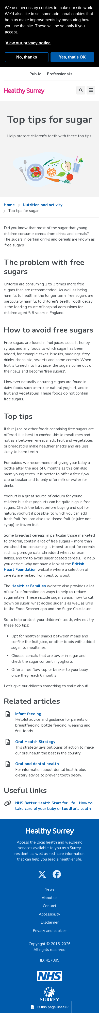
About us (49, 897)
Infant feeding (28, 713)
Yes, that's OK (72, 57)
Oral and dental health (37, 763)
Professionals (59, 73)
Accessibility (49, 914)
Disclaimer (50, 922)
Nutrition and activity (42, 204)
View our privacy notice (28, 43)
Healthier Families (28, 586)
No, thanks (26, 57)
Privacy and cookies (50, 930)
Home (9, 204)
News (49, 889)
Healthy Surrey (24, 90)
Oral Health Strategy (35, 741)
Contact (49, 905)
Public (35, 73)
